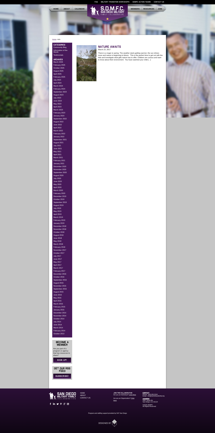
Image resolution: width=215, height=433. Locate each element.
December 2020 (60, 166)
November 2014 (60, 316)
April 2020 (57, 187)
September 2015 (60, 289)
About (67, 9)
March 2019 (58, 217)
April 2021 (57, 154)
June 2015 (58, 295)
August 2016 (58, 283)
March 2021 (58, 157)
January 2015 (59, 310)
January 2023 (59, 116)
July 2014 (57, 322)
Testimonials (58, 55)
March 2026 (58, 62)
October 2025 (59, 68)
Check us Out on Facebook (50, 404)
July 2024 (57, 80)
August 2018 (58, 235)
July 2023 (57, 98)
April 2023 (57, 107)
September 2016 (60, 280)
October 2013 (59, 334)
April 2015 (57, 301)
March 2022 (58, 131)
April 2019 (57, 214)
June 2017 (58, 259)
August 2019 (58, 205)
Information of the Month (60, 51)
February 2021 (59, 160)
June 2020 (58, 181)
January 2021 (59, 163)
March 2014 (58, 328)
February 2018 (59, 247)
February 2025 (59, 77)
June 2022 (58, 125)
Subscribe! (62, 376)
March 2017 (58, 268)
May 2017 (57, 262)
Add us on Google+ (64, 404)
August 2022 (58, 122)
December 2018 (60, 226)
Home (56, 9)
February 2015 (59, 307)
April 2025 (57, 74)
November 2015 (60, 286)
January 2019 (59, 223)
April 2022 (57, 128)
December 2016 (60, 274)
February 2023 (59, 113)
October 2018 (59, 232)
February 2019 (59, 220)
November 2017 (60, 250)
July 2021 (57, 146)
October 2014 (59, 319)
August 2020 (58, 175)
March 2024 (58, 86)
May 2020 (57, 184)
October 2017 (59, 253)
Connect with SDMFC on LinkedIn (54, 404)
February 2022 (59, 134)
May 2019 (57, 211)
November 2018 (60, 229)
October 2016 (59, 277)
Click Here (132, 395)
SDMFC (107, 14)
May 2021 (57, 152)
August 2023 (58, 95)
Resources (148, 9)
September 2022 (60, 119)
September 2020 (60, 172)
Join (160, 9)
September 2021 (60, 140)
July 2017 (57, 256)
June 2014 (58, 325)
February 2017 (59, 271)
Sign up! (62, 360)
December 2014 (60, 313)
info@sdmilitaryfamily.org (156, 396)
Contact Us (159, 2)
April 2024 (57, 83)
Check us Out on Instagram (67, 404)
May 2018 (57, 241)
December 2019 (60, 196)
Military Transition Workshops (115, 2)
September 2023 (60, 92)
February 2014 (59, 331)
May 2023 (57, 104)
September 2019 (60, 202)
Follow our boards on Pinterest (60, 404)
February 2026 (59, 65)
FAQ (96, 2)
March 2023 (58, 110)
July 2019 (57, 208)
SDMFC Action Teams (142, 2)
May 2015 (57, 298)
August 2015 (58, 292)
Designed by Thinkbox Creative (107, 423)
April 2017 (57, 265)
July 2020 (57, 178)
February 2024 (59, 89)
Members (135, 9)
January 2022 (59, 137)
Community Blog (60, 47)
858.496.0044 (153, 394)
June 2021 (58, 149)
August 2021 (58, 143)
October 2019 (59, 199)
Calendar (79, 9)
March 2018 (58, 244)
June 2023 (58, 101)
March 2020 (58, 190)
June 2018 (58, 238)
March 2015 (58, 304)
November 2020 (60, 169)
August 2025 (58, 71)
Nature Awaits (109, 46)
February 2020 (59, 193)
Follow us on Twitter (57, 404)
